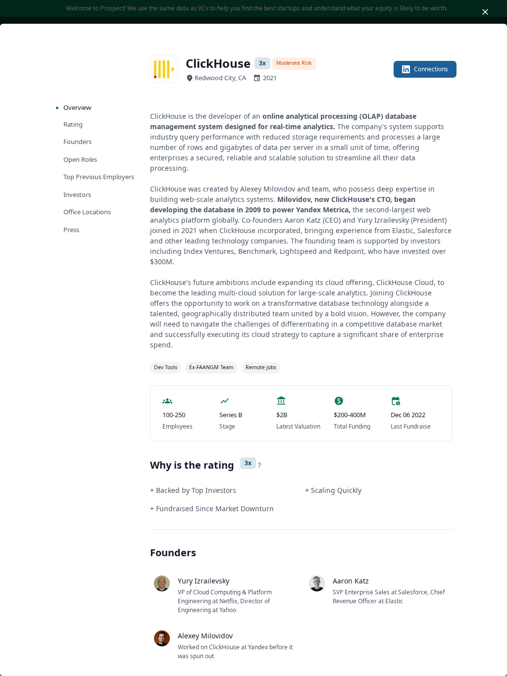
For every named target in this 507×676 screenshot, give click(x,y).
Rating (73, 124)
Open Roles (80, 159)
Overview (77, 107)
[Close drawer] (485, 12)
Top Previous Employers (98, 176)
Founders (77, 141)
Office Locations (87, 211)
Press (71, 229)
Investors (77, 194)
